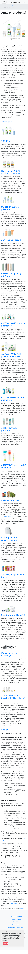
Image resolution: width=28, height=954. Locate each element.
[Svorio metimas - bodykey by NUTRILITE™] (8, 690)
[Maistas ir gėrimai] (8, 494)
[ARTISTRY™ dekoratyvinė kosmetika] (8, 456)
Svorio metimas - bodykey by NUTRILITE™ (13, 696)
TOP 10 (4, 141)
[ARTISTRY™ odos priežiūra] (8, 422)
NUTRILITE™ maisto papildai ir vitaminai (10, 172)
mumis (15, 767)
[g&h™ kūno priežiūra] (8, 233)
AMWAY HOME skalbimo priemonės (13, 324)
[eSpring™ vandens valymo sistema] (8, 531)
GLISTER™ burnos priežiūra (10, 208)
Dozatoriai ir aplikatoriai (13, 615)
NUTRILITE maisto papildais (9, 516)
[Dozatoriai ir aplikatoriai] (8, 609)
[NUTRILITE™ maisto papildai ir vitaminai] (8, 165)
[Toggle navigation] (4, 2)
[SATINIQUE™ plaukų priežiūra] (8, 267)
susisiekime (22, 908)
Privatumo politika (15, 919)
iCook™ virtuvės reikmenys (9, 654)
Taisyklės (16, 922)
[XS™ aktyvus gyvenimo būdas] (8, 569)
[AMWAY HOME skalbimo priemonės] (8, 317)
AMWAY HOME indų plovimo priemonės (11, 355)
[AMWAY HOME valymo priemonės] (8, 391)
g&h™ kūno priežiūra (11, 240)
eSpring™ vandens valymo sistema (10, 538)
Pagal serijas (15, 925)
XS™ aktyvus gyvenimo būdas (12, 575)
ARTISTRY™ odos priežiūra (9, 429)
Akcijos (4, 729)
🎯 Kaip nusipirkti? (6, 121)
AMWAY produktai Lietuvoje (10, 6)
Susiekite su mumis (16, 916)
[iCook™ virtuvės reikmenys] (8, 647)
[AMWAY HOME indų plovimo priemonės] (8, 347)
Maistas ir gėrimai (10, 500)
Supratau (5, 943)
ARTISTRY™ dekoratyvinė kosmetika (13, 466)
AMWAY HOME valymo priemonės (12, 398)
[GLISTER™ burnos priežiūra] (8, 200)
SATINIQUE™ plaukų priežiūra (11, 274)
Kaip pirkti (14, 903)
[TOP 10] (8, 131)
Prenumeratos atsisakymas (16, 927)
